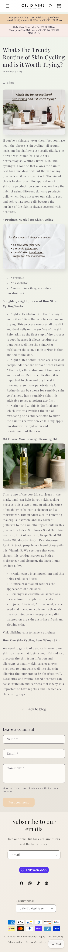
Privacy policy (15, 942)
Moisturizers (43, 494)
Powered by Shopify (34, 936)
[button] (7, 6)
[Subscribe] (56, 854)
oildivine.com (19, 632)
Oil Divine (18, 936)
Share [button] (11, 82)
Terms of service (35, 942)
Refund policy (56, 936)
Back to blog (36, 709)
